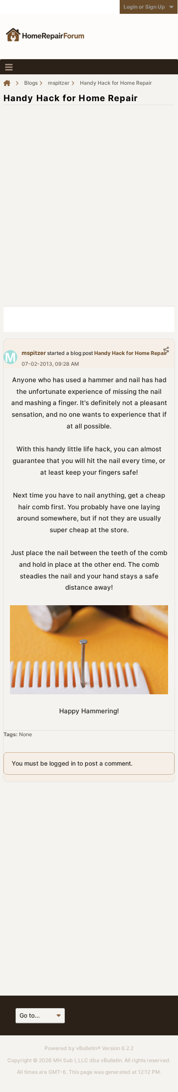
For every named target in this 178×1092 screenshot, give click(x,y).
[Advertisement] (89, 201)
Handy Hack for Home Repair (130, 353)
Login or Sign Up (144, 6)
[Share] (166, 349)
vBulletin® (88, 1048)
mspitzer (34, 352)
